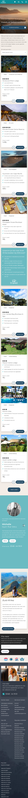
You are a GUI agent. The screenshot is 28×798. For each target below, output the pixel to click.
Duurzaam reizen (5, 733)
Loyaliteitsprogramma (20, 713)
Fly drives (3, 711)
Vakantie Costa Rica (6, 788)
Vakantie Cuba (5, 796)
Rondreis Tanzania (19, 742)
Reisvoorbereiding (19, 709)
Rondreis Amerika (19, 735)
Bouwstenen (4, 705)
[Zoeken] (19, 2)
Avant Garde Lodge (9, 460)
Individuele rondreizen (7, 703)
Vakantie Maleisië (5, 778)
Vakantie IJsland (5, 784)
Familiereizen (4, 707)
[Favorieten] (15, 2)
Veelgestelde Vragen (20, 707)
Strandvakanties (5, 709)
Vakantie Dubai (5, 790)
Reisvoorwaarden (5, 731)
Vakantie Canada (5, 776)
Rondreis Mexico (19, 746)
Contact (13, 541)
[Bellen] (22, 2)
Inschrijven (5, 651)
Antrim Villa (6, 411)
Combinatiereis (5, 715)
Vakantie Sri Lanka (6, 782)
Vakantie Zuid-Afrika (6, 772)
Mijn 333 (17, 711)
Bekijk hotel (20, 101)
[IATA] (22, 659)
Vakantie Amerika (5, 774)
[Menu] (26, 2)
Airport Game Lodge (9, 363)
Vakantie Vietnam (5, 780)
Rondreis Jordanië (19, 756)
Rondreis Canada (19, 737)
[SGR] (17, 659)
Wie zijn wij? (4, 723)
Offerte (5, 541)
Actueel (16, 705)
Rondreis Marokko (19, 750)
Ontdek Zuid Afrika (8, 628)
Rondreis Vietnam (19, 739)
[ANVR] (6, 659)
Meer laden (14, 489)
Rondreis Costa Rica (20, 748)
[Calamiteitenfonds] (11, 659)
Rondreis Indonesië (19, 733)
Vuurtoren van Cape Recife (12, 174)
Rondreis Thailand (19, 727)
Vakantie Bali (4, 770)
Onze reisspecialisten (6, 729)
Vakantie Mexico (5, 786)
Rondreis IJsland (19, 744)
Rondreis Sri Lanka (19, 752)
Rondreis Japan (19, 731)
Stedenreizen (4, 713)
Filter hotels (17, 27)
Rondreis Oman (19, 754)
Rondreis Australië (19, 758)
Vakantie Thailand (5, 768)
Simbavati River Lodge (10, 81)
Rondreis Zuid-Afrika (20, 729)
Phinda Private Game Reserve (13, 129)
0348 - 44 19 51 (16, 546)
